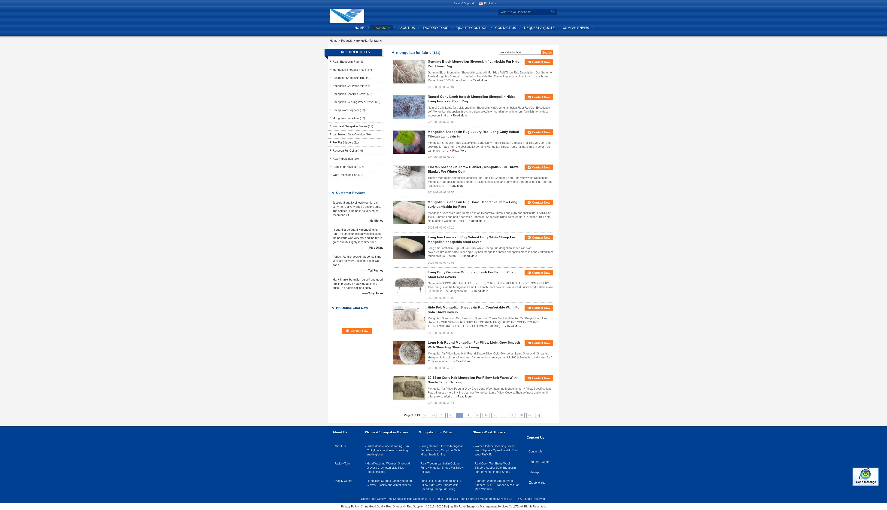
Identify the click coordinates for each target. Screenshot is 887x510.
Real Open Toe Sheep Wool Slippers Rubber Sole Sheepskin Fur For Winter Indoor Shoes (495, 467)
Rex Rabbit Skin (343, 158)
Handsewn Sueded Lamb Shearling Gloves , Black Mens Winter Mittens (389, 483)
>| (539, 415)
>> (530, 415)
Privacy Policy (350, 499)
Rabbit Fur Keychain (345, 166)
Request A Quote (539, 28)
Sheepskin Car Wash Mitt (348, 86)
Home (359, 28)
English (489, 3)
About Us (406, 28)
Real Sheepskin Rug (346, 61)
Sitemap (534, 472)
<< (433, 415)
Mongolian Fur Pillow (346, 118)
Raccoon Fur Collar (345, 150)
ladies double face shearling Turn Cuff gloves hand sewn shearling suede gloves (388, 450)
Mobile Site (538, 482)
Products (381, 28)
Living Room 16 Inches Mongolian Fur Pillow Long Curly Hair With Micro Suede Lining (442, 450)
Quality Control (471, 28)
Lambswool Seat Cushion (349, 134)
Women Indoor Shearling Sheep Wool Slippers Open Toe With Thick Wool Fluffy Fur (497, 450)
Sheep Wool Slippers (346, 110)
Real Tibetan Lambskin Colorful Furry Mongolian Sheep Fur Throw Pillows (442, 467)
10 (521, 415)
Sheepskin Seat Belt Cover (349, 94)
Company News (576, 28)
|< (424, 415)
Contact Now (541, 62)
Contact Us (505, 28)
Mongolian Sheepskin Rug (349, 69)
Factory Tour (435, 28)
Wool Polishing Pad (345, 175)
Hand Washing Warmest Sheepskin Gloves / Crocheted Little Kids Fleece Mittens (389, 467)
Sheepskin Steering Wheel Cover (353, 102)
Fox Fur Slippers (343, 142)
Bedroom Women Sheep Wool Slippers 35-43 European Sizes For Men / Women (497, 485)
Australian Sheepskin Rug (349, 77)
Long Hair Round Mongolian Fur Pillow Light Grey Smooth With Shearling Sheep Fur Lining (441, 485)
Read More (480, 80)
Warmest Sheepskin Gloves (350, 126)
